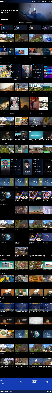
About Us (47, 383)
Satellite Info (34, 381)
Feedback (47, 382)
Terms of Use (34, 382)
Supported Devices (35, 380)
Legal (46, 380)
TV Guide (21, 382)
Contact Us (47, 381)
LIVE (20, 380)
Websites (33, 383)
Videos (21, 381)
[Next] (50, 13)
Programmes (22, 383)
